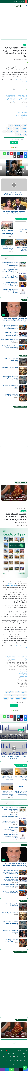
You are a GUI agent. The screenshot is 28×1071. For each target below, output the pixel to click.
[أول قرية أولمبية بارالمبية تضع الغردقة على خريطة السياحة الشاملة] (23, 347)
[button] (25, 1068)
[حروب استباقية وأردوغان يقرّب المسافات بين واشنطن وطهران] (23, 397)
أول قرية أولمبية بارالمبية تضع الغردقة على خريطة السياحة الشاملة (10, 346)
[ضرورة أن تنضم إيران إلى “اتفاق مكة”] (23, 371)
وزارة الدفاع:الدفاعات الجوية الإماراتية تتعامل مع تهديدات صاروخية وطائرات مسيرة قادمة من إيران (10, 98)
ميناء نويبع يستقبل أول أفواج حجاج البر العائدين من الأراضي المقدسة (9, 340)
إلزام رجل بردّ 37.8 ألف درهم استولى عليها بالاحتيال (15, 171)
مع (4, 131)
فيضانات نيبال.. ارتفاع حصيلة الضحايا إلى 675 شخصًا (14, 1)
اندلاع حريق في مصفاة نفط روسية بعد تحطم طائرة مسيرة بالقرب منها (10, 276)
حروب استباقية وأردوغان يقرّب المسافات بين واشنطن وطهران (11, 395)
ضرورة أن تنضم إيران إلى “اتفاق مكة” (10, 368)
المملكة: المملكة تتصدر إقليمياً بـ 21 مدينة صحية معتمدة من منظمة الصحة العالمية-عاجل (10, 264)
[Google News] (14, 147)
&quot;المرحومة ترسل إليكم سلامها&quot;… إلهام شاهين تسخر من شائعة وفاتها (10, 283)
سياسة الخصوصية (15, 1053)
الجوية (10, 125)
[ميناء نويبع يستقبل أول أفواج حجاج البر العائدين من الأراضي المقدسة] (23, 341)
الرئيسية (24, 41)
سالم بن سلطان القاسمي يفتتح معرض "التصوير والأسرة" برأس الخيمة (10, 270)
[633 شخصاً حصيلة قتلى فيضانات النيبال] (21, 224)
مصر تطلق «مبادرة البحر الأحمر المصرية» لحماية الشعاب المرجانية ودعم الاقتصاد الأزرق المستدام (11, 333)
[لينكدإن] (18, 153)
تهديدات (9, 128)
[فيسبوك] (25, 153)
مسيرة (9, 131)
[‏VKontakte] (8, 153)
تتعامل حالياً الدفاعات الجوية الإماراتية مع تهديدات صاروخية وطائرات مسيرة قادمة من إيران (22, 98)
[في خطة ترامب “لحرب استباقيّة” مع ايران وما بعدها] (23, 389)
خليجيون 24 (18, 79)
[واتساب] (4, 153)
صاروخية (23, 131)
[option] (14, 168)
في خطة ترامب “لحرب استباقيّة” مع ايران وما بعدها (10, 386)
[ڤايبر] (21, 156)
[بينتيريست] (11, 153)
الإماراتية (17, 125)
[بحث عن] (26, 6)
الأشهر (7, 258)
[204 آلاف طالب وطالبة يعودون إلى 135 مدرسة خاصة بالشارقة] (21, 242)
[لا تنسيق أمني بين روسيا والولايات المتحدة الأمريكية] (23, 362)
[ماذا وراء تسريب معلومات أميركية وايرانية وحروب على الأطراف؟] (23, 380)
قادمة (16, 131)
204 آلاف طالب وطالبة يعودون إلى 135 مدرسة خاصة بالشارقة (22, 249)
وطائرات (18, 134)
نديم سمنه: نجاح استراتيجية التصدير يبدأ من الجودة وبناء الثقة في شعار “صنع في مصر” (14, 319)
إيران (24, 125)
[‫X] (21, 153)
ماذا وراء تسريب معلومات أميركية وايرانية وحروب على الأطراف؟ (10, 377)
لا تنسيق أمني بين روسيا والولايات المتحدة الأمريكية (10, 359)
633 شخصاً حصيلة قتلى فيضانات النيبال (22, 230)
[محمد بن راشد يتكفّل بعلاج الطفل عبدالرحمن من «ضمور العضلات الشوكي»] (22, 291)
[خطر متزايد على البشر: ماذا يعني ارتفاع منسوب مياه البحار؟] (7, 242)
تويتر (21, 81)
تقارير (20, 41)
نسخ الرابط (14, 142)
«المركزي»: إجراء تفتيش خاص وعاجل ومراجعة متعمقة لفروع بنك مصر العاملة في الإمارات (7, 233)
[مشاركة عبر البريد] (18, 156)
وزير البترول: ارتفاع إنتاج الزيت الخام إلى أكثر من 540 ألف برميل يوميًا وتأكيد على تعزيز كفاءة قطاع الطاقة (10, 326)
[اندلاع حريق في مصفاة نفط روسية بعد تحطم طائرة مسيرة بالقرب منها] (22, 278)
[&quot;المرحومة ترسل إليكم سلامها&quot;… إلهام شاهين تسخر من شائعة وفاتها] (22, 284)
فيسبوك (25, 81)
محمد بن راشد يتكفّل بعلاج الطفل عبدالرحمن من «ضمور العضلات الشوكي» (10, 290)
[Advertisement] (14, 24)
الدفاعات (23, 128)
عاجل (21, 1053)
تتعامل (15, 128)
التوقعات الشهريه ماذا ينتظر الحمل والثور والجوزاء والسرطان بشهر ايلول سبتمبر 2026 (15, 498)
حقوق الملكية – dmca (6, 1053)
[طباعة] (14, 156)
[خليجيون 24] (18, 6)
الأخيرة (20, 258)
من (24, 134)
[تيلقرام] (25, 156)
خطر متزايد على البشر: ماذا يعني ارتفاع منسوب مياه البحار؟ (7, 248)
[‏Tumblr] (14, 153)
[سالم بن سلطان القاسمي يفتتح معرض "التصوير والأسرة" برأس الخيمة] (22, 271)
